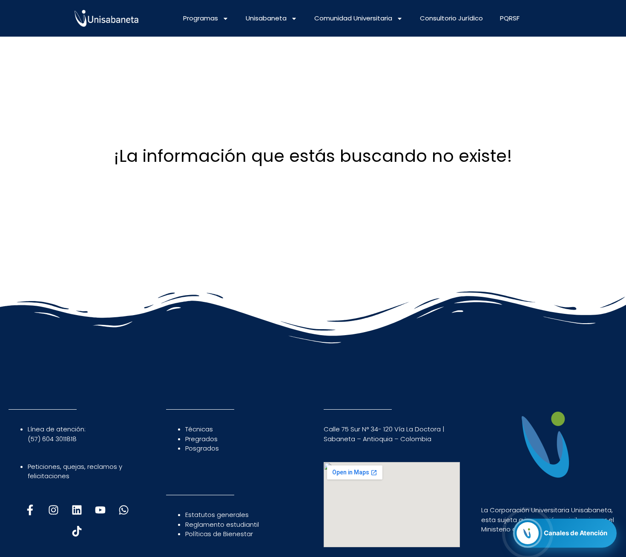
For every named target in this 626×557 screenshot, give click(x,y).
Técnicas (199, 429)
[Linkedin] (76, 509)
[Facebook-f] (29, 509)
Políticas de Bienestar (219, 533)
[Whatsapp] (123, 509)
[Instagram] (53, 509)
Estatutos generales (217, 514)
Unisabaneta (266, 18)
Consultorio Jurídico (451, 18)
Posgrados (202, 448)
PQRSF (510, 18)
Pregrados (201, 438)
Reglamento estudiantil (222, 524)
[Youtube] (100, 509)
